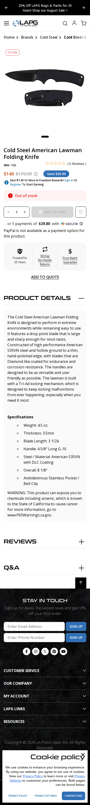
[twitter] (45, 651)
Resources (14, 721)
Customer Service (21, 670)
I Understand (73, 795)
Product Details (37, 298)
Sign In (68, 180)
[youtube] (63, 651)
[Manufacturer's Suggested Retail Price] (36, 174)
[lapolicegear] (25, 23)
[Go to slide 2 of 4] (6, 7)
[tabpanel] (45, 88)
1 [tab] (45, 137)
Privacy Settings (46, 795)
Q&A (11, 567)
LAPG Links (14, 708)
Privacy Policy (33, 776)
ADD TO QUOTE (45, 277)
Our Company (18, 683)
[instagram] (35, 651)
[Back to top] (80, 583)
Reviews (20, 541)
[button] (45, 223)
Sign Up (76, 626)
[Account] (74, 23)
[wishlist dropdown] (80, 212)
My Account (16, 696)
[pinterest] (54, 651)
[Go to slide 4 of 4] (83, 7)
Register (15, 184)
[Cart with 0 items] (83, 23)
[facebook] (26, 651)
